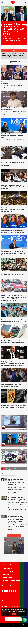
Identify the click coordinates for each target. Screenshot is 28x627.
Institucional (7, 568)
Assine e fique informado (11, 606)
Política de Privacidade (11, 581)
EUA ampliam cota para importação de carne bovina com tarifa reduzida (17, 499)
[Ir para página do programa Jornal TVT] (14, 470)
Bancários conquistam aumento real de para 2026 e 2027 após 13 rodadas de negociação (13, 186)
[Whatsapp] (5, 591)
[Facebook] (11, 591)
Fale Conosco (7, 571)
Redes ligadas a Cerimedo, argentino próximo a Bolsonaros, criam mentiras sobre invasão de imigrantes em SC (12, 363)
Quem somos (7, 577)
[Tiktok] (13, 591)
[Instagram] (7, 591)
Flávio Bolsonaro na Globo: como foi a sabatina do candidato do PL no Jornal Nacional (13, 253)
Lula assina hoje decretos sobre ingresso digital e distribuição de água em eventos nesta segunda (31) (13, 209)
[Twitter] (9, 591)
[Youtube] (2, 591)
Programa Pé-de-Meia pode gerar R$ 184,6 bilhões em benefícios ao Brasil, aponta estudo (12, 164)
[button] (2, 2)
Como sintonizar (8, 574)
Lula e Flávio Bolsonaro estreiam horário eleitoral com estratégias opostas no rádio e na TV (13, 135)
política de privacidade (19, 611)
